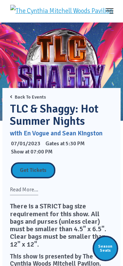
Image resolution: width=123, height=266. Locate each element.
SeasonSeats (105, 248)
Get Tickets (33, 170)
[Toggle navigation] (109, 11)
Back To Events (30, 97)
